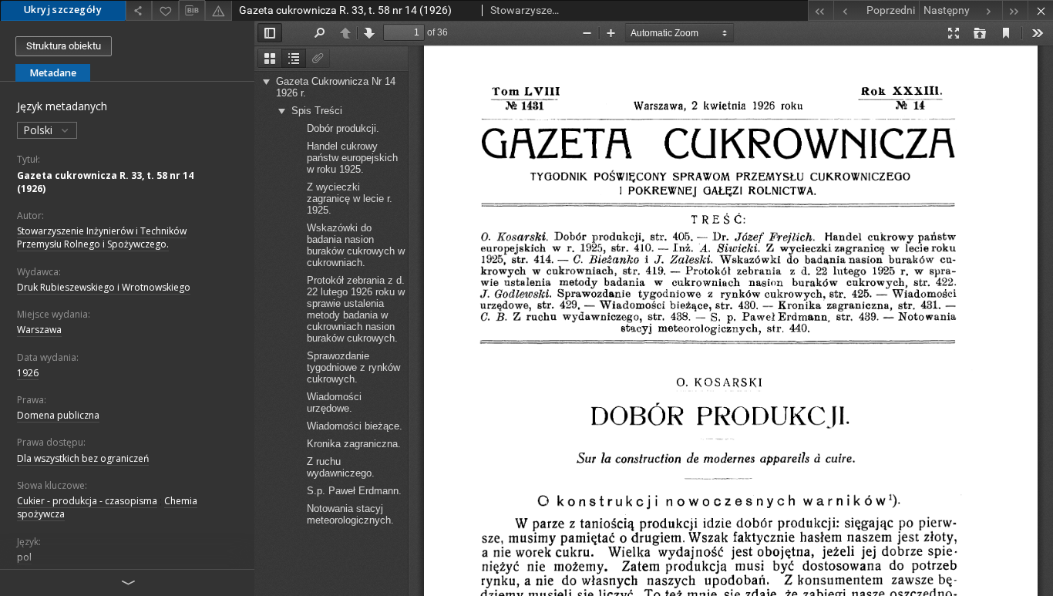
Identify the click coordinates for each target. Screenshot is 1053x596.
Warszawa (39, 329)
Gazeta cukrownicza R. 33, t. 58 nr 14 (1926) (105, 182)
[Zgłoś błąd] (218, 10)
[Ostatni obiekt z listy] (1015, 10)
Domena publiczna (58, 415)
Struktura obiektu (63, 46)
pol (24, 557)
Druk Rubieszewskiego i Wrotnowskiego (103, 287)
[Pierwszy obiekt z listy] (820, 10)
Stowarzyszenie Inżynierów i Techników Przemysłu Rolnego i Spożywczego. (102, 237)
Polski (39, 130)
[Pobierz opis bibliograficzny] (192, 11)
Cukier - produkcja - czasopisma (87, 500)
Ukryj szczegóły (63, 9)
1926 (28, 372)
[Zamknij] (1040, 10)
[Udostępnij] (139, 10)
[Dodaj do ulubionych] (165, 10)
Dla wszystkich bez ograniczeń (83, 458)
